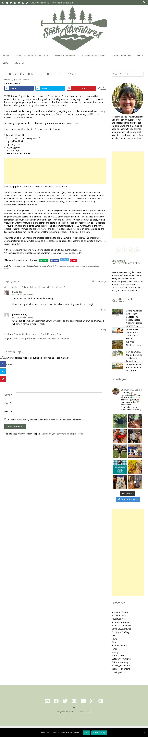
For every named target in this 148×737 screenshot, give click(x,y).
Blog (5, 63)
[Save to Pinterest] (3, 379)
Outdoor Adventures (121, 658)
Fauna (114, 638)
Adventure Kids (119, 618)
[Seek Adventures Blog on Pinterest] (137, 250)
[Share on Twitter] (3, 371)
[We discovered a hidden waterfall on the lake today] (120, 421)
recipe (41, 123)
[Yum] (144, 732)
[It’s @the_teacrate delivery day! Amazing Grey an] (135, 482)
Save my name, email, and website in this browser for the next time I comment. (45, 419)
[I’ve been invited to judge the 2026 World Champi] (120, 467)
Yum (86, 732)
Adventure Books (121, 55)
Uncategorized (118, 672)
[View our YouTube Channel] (19, 3)
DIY (113, 635)
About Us (35, 3)
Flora (114, 642)
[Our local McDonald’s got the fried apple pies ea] (120, 436)
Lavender (17, 291)
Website (8, 411)
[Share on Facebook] (3, 364)
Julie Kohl (27, 79)
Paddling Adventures (121, 665)
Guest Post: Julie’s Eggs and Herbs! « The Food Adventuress (41, 338)
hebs (76, 266)
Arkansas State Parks (121, 625)
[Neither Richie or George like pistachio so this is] (135, 467)
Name (8, 394)
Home (6, 55)
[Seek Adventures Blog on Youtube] (130, 250)
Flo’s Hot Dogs (99, 281)
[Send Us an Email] (3, 3)
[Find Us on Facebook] (7, 3)
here (114, 138)
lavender (91, 266)
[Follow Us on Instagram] (23, 3)
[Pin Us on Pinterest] (27, 3)
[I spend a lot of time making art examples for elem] (120, 482)
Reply (103, 310)
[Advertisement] (55, 171)
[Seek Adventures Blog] (74, 28)
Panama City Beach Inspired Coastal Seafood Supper (38, 334)
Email (7, 403)
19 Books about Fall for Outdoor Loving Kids (133, 367)
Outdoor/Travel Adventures (31, 55)
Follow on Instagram (129, 499)
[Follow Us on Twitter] (11, 3)
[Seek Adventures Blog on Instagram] (118, 250)
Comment (9, 364)
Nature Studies (118, 655)
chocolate (37, 266)
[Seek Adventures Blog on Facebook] (124, 250)
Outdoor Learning (64, 55)
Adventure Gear (119, 615)
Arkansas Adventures (93, 55)
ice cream (83, 266)
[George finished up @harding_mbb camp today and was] (135, 436)
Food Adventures (18, 266)
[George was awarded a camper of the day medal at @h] (120, 451)
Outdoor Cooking (120, 662)
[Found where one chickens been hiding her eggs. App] (135, 421)
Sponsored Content (121, 668)
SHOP (72, 3)
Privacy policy (99, 732)
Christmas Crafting (120, 632)
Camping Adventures (121, 628)
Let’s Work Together (60, 3)
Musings (115, 652)
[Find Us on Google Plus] (15, 3)
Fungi (114, 648)
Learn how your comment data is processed (62, 433)
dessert (44, 266)
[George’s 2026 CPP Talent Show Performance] (135, 451)
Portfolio (44, 3)
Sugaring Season (12, 281)
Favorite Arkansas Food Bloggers (61, 266)
